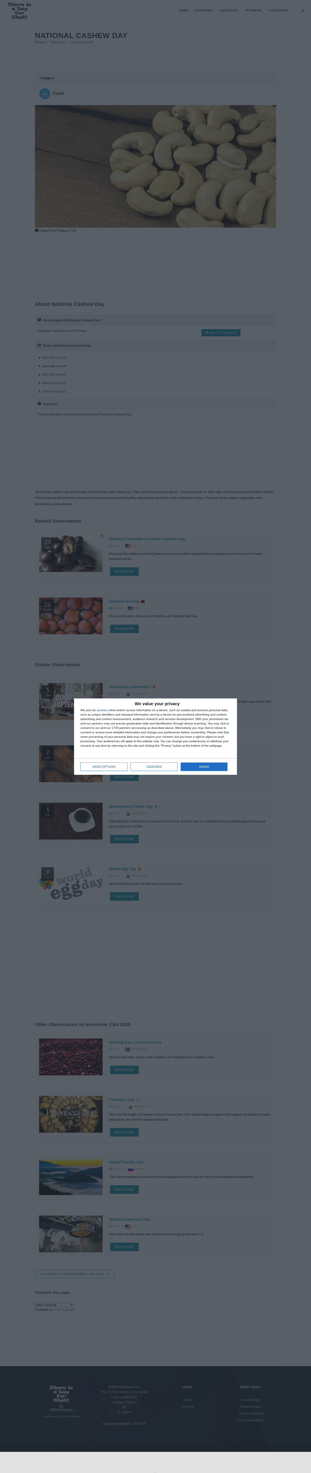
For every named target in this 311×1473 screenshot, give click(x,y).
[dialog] (155, 736)
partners (102, 710)
